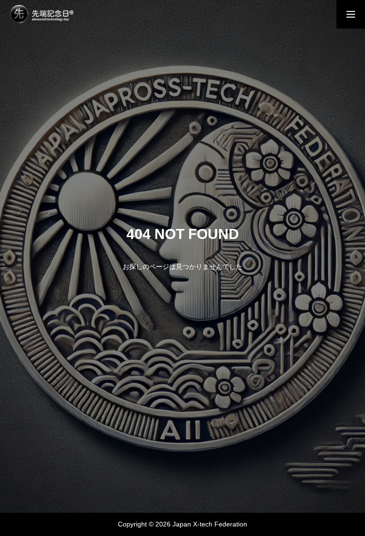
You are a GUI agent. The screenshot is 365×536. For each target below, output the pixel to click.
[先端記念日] (42, 14)
